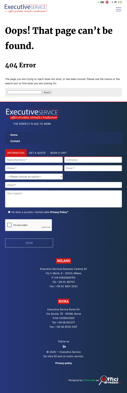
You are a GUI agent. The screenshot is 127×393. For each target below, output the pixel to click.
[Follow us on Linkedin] (64, 347)
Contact (15, 141)
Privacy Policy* (59, 212)
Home (14, 134)
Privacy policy (63, 363)
